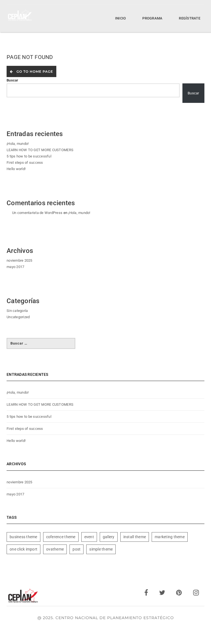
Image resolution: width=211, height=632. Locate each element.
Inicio (120, 18)
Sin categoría (17, 311)
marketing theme (170, 537)
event (89, 537)
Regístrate (189, 18)
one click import (23, 549)
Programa (152, 18)
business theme (23, 537)
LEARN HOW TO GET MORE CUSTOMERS (40, 150)
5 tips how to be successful (29, 156)
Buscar (12, 80)
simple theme (101, 549)
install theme (134, 537)
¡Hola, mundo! (18, 144)
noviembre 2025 (19, 260)
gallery (109, 537)
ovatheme (55, 549)
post (76, 549)
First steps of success (25, 162)
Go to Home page (33, 71)
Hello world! (16, 169)
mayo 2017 (15, 267)
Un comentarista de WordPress (37, 213)
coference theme (61, 537)
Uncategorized (18, 317)
